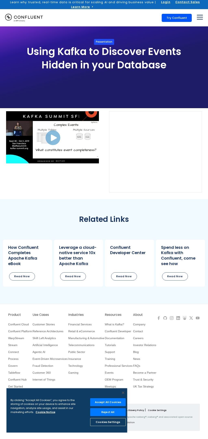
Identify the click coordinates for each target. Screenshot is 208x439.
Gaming (73, 372)
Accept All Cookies (108, 402)
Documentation (114, 338)
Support (110, 352)
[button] (27, 263)
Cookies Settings (108, 422)
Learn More (80, 7)
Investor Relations (144, 345)
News (136, 358)
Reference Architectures (47, 331)
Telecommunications (81, 345)
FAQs (136, 365)
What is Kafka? (114, 324)
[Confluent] (24, 18)
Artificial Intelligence (45, 345)
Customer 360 (41, 372)
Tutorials (110, 345)
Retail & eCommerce (81, 331)
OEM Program (114, 379)
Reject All (107, 412)
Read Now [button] (22, 276)
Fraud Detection (42, 365)
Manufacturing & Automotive (86, 338)
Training (110, 358)
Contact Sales (187, 2)
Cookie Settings (157, 410)
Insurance (74, 358)
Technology (75, 365)
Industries (76, 315)
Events (109, 372)
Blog (136, 352)
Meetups (110, 386)
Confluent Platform (20, 331)
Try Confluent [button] (177, 18)
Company (139, 324)
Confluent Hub (17, 379)
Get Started (15, 386)
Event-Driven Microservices (50, 358)
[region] (66, 410)
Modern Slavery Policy (131, 410)
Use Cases (40, 315)
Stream (12, 345)
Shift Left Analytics (44, 338)
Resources (113, 315)
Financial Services (80, 324)
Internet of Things (43, 379)
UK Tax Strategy (143, 386)
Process (13, 358)
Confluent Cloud (18, 324)
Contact (138, 331)
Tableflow (14, 372)
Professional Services (118, 365)
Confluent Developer (118, 331)
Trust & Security (143, 379)
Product (14, 315)
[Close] (123, 393)
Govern (13, 365)
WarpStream (16, 338)
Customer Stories (43, 324)
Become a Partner (144, 372)
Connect (13, 352)
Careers (138, 338)
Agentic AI (38, 352)
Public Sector (76, 352)
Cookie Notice (45, 412)
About (138, 315)
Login (165, 2)
